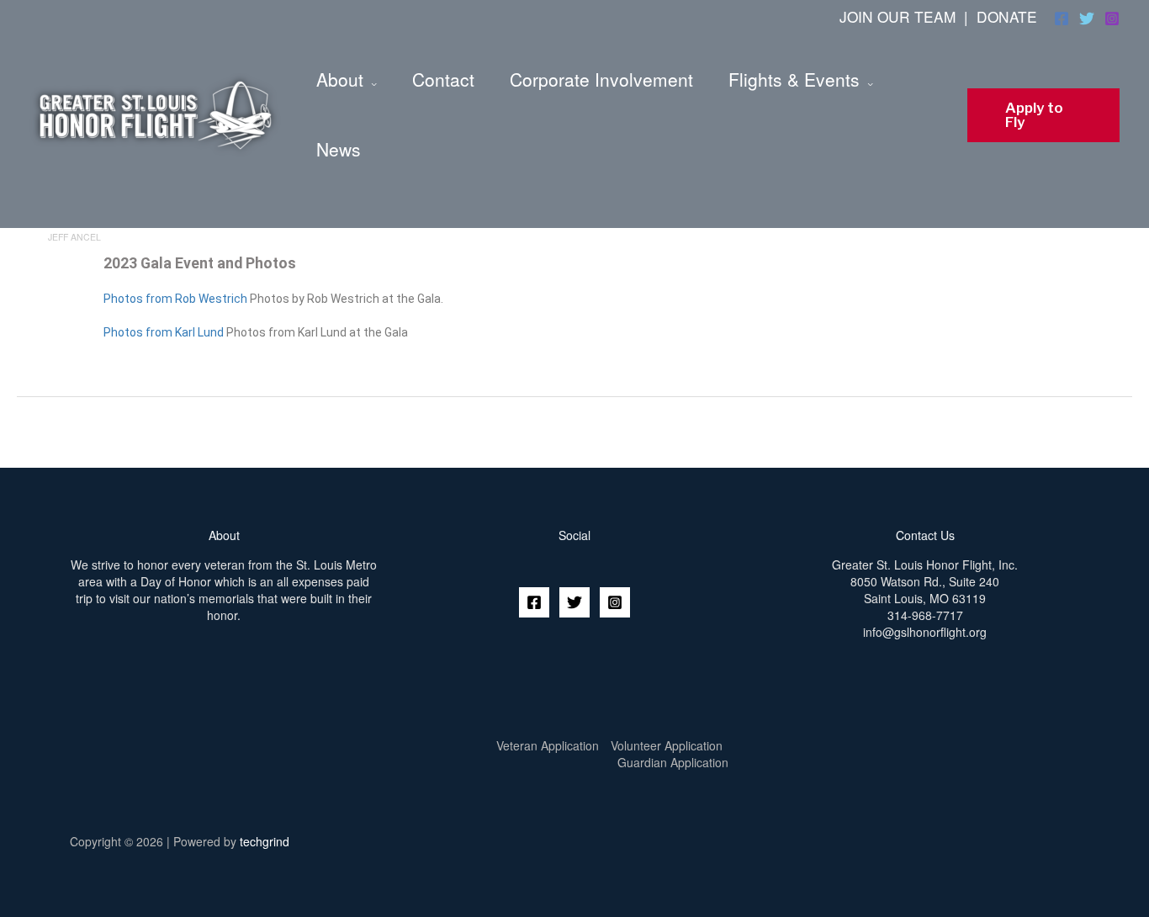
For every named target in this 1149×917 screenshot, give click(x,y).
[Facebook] (1061, 18)
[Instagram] (1112, 18)
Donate (1007, 16)
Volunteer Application (667, 745)
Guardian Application (672, 762)
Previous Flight (53, 431)
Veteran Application (547, 745)
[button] (1043, 115)
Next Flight (1104, 431)
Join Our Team (897, 16)
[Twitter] (1086, 18)
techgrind (264, 841)
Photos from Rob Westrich (175, 298)
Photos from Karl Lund (163, 332)
